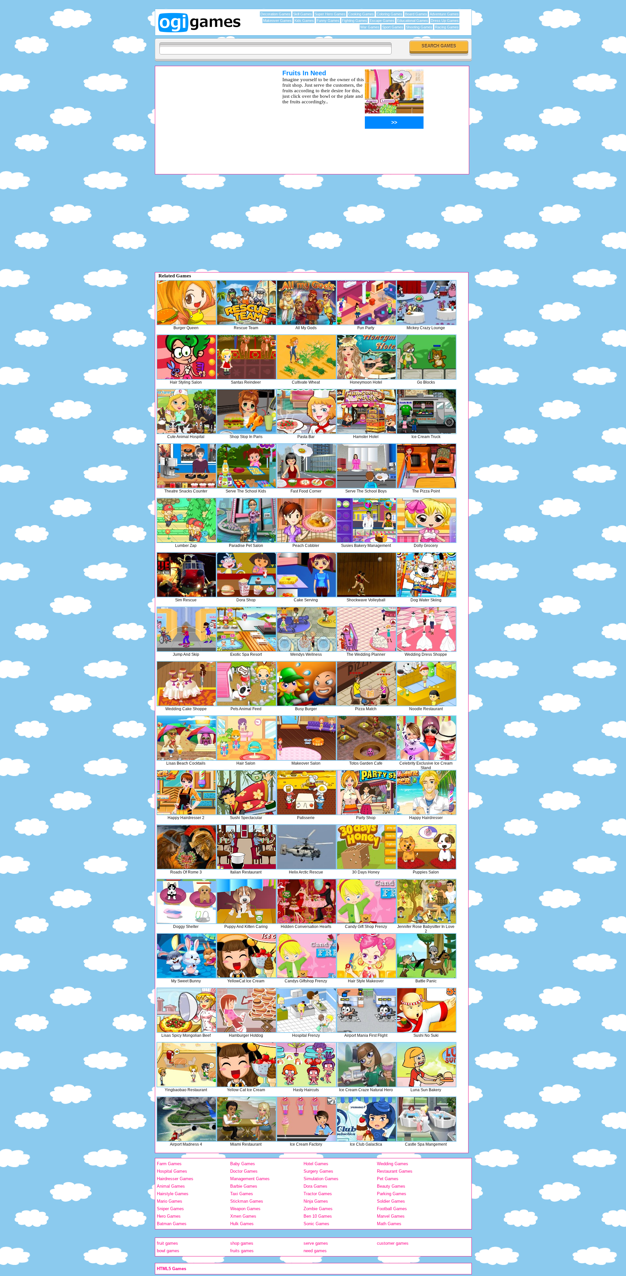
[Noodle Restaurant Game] (426, 683)
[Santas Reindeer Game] (246, 357)
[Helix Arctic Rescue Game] (306, 847)
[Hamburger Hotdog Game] (246, 1010)
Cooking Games (361, 14)
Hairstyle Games (172, 1193)
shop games (241, 1243)
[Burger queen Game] (186, 302)
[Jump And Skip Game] (186, 629)
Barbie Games (243, 1186)
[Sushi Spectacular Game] (246, 792)
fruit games (167, 1243)
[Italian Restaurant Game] (246, 847)
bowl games (168, 1250)
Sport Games (392, 27)
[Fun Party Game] (366, 302)
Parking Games (391, 1193)
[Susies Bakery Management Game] (366, 520)
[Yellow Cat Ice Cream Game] (246, 1064)
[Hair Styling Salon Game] (186, 357)
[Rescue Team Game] (246, 302)
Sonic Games (316, 1223)
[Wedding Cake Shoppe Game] (186, 683)
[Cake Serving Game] (306, 574)
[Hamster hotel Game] (366, 411)
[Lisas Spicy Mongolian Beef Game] (186, 1010)
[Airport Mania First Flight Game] (366, 1010)
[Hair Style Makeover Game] (366, 955)
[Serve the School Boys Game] (366, 466)
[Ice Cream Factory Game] (306, 1119)
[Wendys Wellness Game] (306, 629)
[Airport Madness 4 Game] (186, 1119)
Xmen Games (243, 1216)
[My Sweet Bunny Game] (186, 955)
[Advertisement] (210, 115)
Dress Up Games (445, 20)
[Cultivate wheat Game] (306, 357)
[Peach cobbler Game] (306, 520)
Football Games (392, 1208)
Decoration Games (276, 14)
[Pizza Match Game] (366, 683)
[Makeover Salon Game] (306, 738)
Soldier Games (391, 1201)
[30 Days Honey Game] (366, 847)
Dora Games (315, 1186)
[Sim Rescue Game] (186, 574)
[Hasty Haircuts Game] (306, 1064)
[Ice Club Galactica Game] (366, 1119)
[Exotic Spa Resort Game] (246, 629)
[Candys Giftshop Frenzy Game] (306, 955)
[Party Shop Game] (366, 792)
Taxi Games (241, 1193)
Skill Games (302, 14)
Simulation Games (321, 1178)
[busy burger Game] (306, 683)
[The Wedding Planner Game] (366, 629)
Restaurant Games (394, 1171)
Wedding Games (392, 1163)
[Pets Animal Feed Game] (246, 683)
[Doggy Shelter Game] (186, 901)
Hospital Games (172, 1171)
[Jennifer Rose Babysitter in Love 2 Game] (426, 901)
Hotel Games (316, 1163)
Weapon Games (245, 1208)
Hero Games (169, 1216)
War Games (370, 27)
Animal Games (171, 1186)
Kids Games (304, 20)
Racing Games (447, 27)
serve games (316, 1243)
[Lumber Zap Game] (186, 520)
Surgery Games (318, 1171)
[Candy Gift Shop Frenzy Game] (366, 901)
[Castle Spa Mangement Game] (426, 1119)
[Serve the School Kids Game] (246, 466)
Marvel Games (391, 1216)
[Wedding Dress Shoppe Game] (426, 629)
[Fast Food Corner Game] (306, 466)
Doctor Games (244, 1171)
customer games (393, 1243)
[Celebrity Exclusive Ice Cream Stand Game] (426, 738)
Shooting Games (419, 27)
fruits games (242, 1250)
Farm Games (169, 1163)
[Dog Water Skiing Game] (426, 574)
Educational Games (412, 20)
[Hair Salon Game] (246, 738)
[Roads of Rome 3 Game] (186, 847)
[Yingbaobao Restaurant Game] (186, 1064)
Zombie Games (318, 1208)
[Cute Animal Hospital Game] (186, 411)
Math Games (389, 1223)
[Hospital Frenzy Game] (306, 1010)
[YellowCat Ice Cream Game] (246, 955)
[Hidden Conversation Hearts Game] (306, 901)
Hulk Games (242, 1223)
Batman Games (171, 1223)
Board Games (416, 14)
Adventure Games (444, 14)
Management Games (250, 1178)
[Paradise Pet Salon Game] (246, 520)
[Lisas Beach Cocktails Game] (186, 738)
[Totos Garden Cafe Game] (366, 738)
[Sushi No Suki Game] (426, 1010)
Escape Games (382, 20)
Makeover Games (277, 20)
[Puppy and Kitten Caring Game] (246, 901)
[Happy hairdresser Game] (426, 792)
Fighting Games (354, 20)
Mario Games (169, 1201)
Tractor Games (318, 1193)
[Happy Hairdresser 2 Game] (186, 792)
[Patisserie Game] (306, 792)
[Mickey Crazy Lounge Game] (426, 302)
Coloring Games (389, 14)
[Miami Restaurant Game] (246, 1119)
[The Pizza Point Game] (426, 466)
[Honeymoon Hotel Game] (366, 357)
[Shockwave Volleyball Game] (366, 574)
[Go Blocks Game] (426, 357)
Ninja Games (316, 1201)
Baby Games (242, 1163)
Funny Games (328, 20)
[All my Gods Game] (306, 302)
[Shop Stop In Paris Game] (246, 411)
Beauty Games (391, 1186)
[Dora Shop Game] (246, 574)
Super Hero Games (330, 14)
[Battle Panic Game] (426, 955)
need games (315, 1250)
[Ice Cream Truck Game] (426, 411)
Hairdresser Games (175, 1178)
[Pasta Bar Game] (306, 411)
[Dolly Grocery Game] (426, 520)
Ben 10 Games (318, 1216)
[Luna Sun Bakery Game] (426, 1064)
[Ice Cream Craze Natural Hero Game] (366, 1064)
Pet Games (387, 1178)
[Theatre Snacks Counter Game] (186, 466)
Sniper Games (170, 1208)
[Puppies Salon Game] (426, 847)
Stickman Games (246, 1201)
